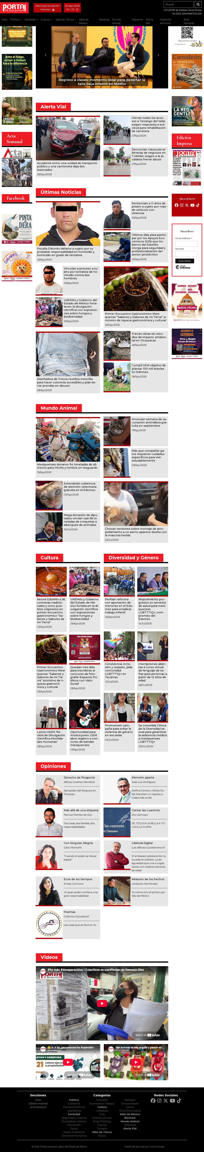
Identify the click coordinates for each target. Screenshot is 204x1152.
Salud (74, 1128)
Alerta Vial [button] (149, 21)
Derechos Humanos (74, 1135)
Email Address (183, 238)
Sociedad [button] (30, 19)
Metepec (129, 1100)
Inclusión (102, 1100)
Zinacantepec (130, 1103)
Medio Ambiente (74, 1132)
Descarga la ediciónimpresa (47, 7)
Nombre (179, 249)
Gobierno (74, 1103)
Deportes (130, 1125)
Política (74, 1100)
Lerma (130, 1107)
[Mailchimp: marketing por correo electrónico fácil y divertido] (182, 269)
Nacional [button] (104, 19)
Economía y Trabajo (102, 1103)
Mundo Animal (130, 1121)
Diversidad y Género (74, 1121)
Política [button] (15, 19)
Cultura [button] (46, 19)
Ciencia (102, 1125)
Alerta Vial (130, 1128)
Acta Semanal (189, 21)
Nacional (129, 1117)
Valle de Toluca (102, 1132)
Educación (74, 1125)
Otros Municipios (130, 1110)
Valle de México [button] (84, 21)
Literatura (102, 1110)
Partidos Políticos (74, 1107)
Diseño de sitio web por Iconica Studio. (144, 1146)
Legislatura (74, 1110)
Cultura (102, 1107)
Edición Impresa (38, 1103)
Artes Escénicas (102, 1117)
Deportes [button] (137, 19)
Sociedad (74, 1114)
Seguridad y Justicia (74, 1117)
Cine (102, 1114)
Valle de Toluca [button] (64, 19)
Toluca (102, 1135)
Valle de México (130, 1114)
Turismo (102, 1128)
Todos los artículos (165, 21)
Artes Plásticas (102, 1121)
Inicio (4, 19)
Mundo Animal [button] (116, 21)
